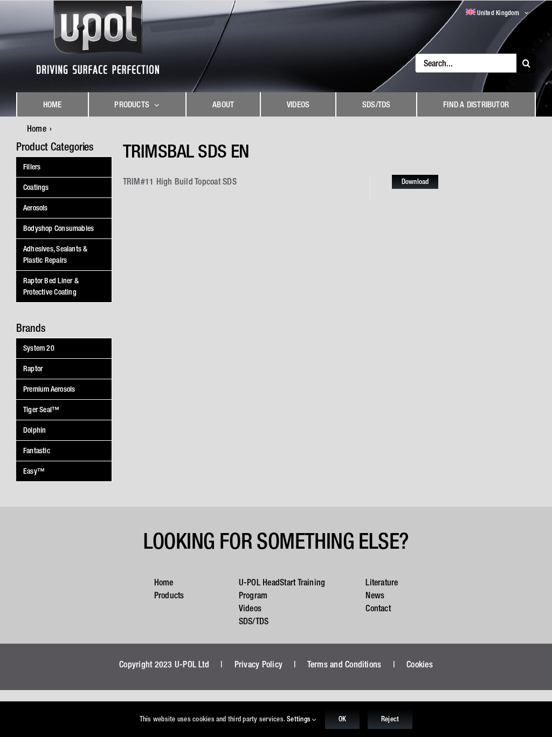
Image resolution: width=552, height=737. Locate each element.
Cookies (419, 664)
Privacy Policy (258, 664)
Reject (390, 719)
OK (342, 719)
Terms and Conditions (344, 664)
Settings (299, 719)
